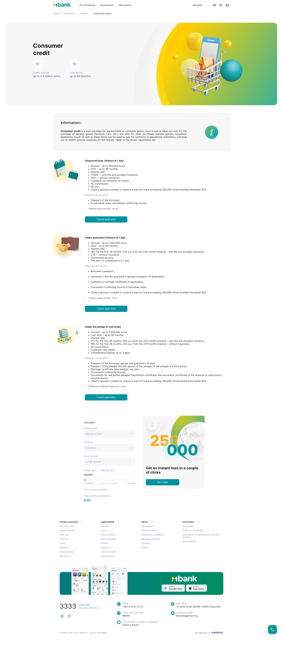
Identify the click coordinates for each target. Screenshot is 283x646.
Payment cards (67, 526)
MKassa (104, 543)
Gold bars (64, 534)
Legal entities (107, 522)
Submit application (106, 219)
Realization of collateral (153, 534)
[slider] (85, 480)
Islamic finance (67, 551)
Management (148, 526)
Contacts (146, 543)
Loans (62, 543)
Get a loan (162, 482)
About (145, 522)
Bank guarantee (108, 539)
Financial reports (149, 530)
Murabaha (64, 556)
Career (145, 547)
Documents (187, 526)
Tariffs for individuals (192, 530)
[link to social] (62, 616)
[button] (227, 5)
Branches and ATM (151, 539)
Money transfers (67, 530)
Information (188, 522)
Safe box (64, 539)
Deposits (64, 547)
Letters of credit (108, 551)
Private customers (69, 522)
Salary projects (108, 534)
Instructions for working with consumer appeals (201, 535)
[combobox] (85, 433)
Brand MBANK (189, 541)
